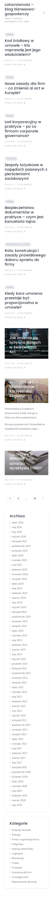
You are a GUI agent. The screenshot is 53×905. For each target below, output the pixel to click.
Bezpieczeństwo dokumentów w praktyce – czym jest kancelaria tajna (24, 214)
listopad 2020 (19, 767)
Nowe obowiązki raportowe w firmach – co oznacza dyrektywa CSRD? (25, 459)
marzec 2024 (19, 597)
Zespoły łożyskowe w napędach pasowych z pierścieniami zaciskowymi (26, 171)
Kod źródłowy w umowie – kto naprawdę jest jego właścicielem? (22, 47)
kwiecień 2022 (19, 701)
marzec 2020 (19, 800)
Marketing (18, 858)
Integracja (17, 844)
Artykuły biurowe (21, 830)
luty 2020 (17, 805)
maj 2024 (17, 588)
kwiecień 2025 (19, 569)
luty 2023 (17, 654)
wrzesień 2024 (20, 574)
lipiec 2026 (17, 522)
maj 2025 (17, 564)
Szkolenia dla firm (21, 872)
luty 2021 (17, 762)
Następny (43, 498)
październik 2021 (21, 725)
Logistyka (17, 853)
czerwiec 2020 (19, 786)
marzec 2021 (19, 757)
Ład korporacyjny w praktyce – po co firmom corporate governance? (23, 128)
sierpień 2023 (19, 626)
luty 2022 (17, 710)
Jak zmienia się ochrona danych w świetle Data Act (25, 344)
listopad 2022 (19, 668)
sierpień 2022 (19, 682)
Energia (16, 834)
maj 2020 (17, 790)
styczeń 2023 (19, 659)
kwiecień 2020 (19, 795)
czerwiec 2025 (19, 560)
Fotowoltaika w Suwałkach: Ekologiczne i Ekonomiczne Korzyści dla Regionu (23, 384)
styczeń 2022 (19, 715)
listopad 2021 (19, 720)
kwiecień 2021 (19, 753)
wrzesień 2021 (20, 729)
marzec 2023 (19, 649)
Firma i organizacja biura (25, 839)
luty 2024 (17, 602)
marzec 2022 (19, 706)
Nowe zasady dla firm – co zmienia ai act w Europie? (25, 88)
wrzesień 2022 (20, 677)
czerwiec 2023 (19, 635)
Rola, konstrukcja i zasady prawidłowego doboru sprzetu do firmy (25, 257)
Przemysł (11, 158)
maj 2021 (17, 748)
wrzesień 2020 (20, 776)
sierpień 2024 (19, 579)
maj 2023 (17, 640)
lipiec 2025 (17, 555)
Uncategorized (20, 877)
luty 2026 (17, 531)
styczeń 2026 (19, 536)
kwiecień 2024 (19, 593)
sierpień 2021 (19, 734)
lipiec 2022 (17, 687)
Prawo (9, 34)
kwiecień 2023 (19, 644)
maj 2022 (17, 696)
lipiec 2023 (17, 630)
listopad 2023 (19, 612)
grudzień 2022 (20, 663)
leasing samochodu (22, 848)
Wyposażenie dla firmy (17, 244)
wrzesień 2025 (20, 550)
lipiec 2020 (17, 781)
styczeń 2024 (19, 607)
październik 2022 (21, 673)
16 (35, 498)
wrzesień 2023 (20, 621)
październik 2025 (21, 546)
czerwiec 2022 (19, 692)
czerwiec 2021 (19, 743)
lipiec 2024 (17, 583)
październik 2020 (21, 772)
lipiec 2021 (17, 739)
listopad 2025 (19, 541)
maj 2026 (17, 527)
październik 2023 (21, 616)
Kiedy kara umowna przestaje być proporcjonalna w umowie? (23, 300)
